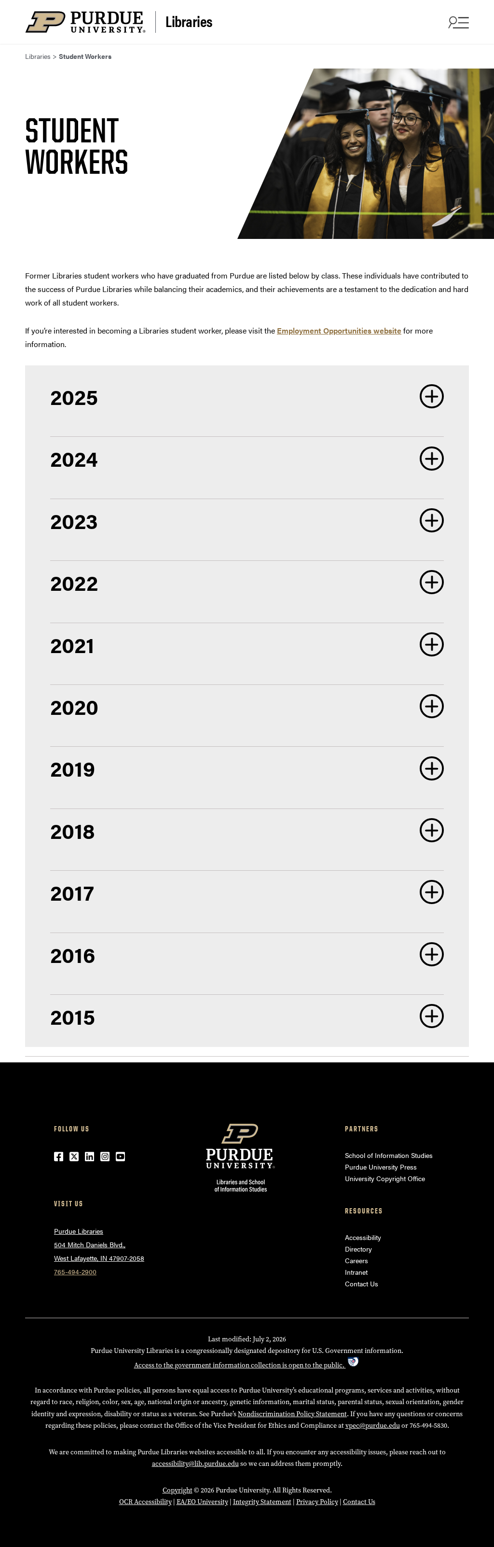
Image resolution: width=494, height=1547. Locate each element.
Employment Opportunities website (339, 330)
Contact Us (361, 1283)
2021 (72, 644)
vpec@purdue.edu (372, 1425)
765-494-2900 (75, 1271)
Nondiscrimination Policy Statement (292, 1414)
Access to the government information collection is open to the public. (240, 1365)
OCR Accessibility (145, 1501)
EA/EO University (202, 1501)
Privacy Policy (317, 1501)
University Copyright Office (385, 1178)
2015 (72, 1016)
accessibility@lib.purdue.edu (195, 1463)
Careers (356, 1260)
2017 (72, 892)
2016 (72, 954)
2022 (74, 582)
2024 (74, 458)
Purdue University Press (381, 1166)
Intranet (356, 1272)
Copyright (177, 1490)
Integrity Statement (262, 1501)
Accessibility (363, 1237)
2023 (74, 520)
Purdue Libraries (78, 1231)
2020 (74, 706)
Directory (358, 1249)
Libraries (189, 21)
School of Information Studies (389, 1155)
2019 (72, 768)
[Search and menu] (457, 22)
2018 (72, 830)
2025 (74, 396)
